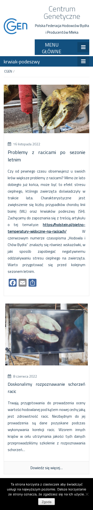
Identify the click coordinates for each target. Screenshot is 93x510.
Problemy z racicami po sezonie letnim (46, 155)
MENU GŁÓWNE (51, 48)
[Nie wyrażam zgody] (86, 494)
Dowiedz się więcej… (47, 468)
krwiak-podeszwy (22, 61)
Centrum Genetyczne (62, 12)
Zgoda (46, 502)
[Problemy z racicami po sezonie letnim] (46, 108)
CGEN (8, 71)
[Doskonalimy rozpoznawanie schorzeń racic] (46, 334)
